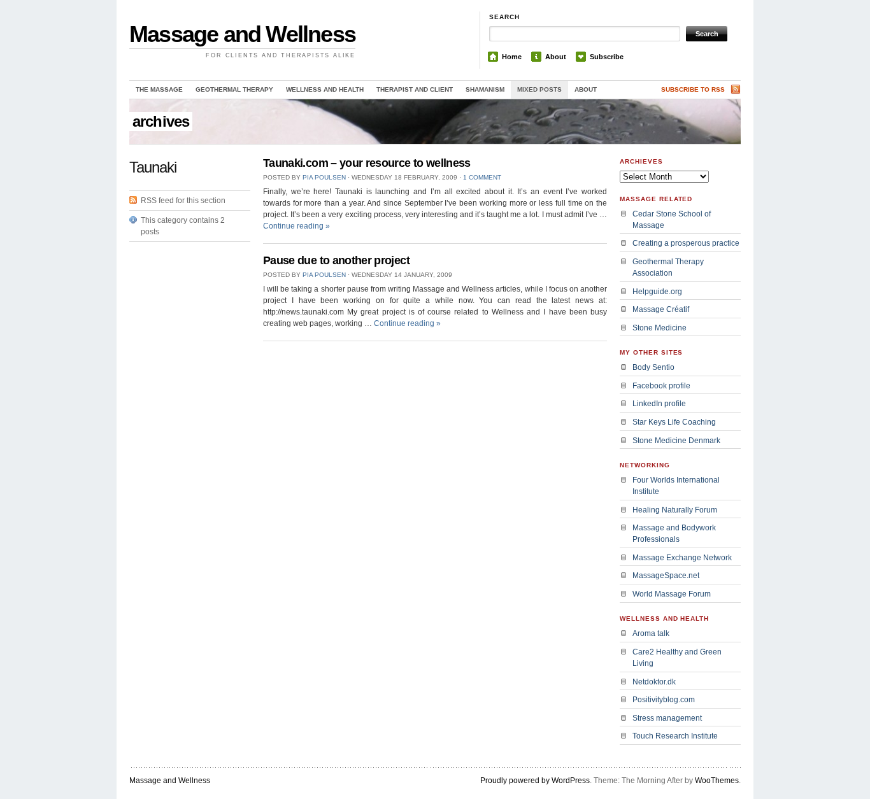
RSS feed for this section (183, 200)
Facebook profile (661, 385)
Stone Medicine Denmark (676, 440)
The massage (159, 89)
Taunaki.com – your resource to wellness (367, 163)
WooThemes (717, 780)
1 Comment (482, 177)
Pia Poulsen (324, 177)
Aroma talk (650, 633)
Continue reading (296, 226)
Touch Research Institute (675, 736)
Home (512, 56)
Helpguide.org (657, 291)
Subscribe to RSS (693, 89)
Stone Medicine (659, 327)
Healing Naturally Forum (674, 510)
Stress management (667, 718)
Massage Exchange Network (682, 557)
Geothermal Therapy (234, 89)
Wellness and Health (325, 89)
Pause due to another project (336, 260)
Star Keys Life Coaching (674, 422)
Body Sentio (653, 367)
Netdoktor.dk (654, 681)
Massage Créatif (660, 309)
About (555, 56)
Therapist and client (414, 89)
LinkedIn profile (659, 403)
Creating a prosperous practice (685, 243)
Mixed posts (539, 89)
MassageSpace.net (665, 575)
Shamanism (485, 89)
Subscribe (607, 56)
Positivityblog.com (663, 699)
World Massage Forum (671, 594)
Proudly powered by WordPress (535, 780)
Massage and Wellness (242, 34)
